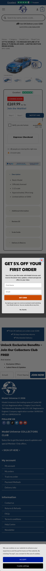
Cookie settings (23, 566)
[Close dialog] (41, 260)
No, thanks (23, 310)
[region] (23, 557)
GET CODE (23, 297)
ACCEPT (23, 559)
